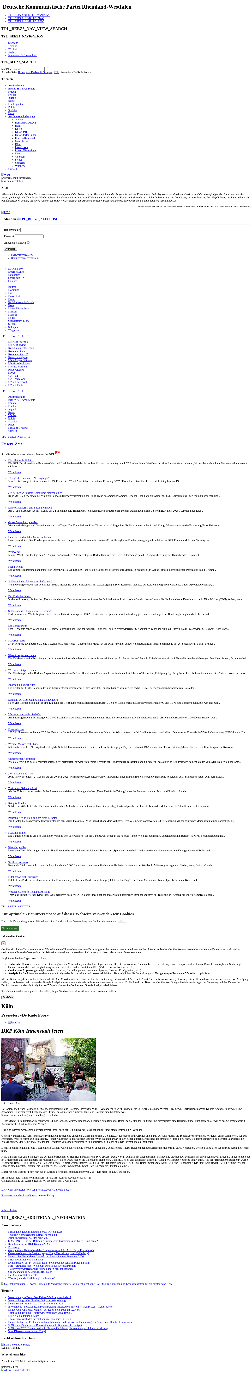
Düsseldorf (21, 131)
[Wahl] (5, 174)
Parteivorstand (16, 369)
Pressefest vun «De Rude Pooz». (19, 1195)
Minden (12, 311)
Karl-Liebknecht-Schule (21, 302)
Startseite (13, 42)
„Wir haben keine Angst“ (21, 773)
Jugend (12, 97)
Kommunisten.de (17, 351)
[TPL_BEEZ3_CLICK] (37, 219)
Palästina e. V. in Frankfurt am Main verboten (32, 817)
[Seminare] (15, 1344)
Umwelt (12, 169)
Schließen (8, 997)
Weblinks (13, 49)
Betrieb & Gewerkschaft (21, 88)
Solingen (20, 162)
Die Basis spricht (17, 625)
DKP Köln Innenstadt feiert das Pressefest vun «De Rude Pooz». (36, 1189)
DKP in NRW (15, 268)
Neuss (18, 153)
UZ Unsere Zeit (16, 378)
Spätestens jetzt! (17, 640)
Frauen (12, 91)
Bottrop (12, 286)
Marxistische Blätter (19, 363)
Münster (12, 314)
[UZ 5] (5, 212)
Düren (18, 128)
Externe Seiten (16, 271)
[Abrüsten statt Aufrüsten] (15, 1370)
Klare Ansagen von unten (22, 655)
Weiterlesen (14, 472)
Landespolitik (15, 104)
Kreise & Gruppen (18, 427)
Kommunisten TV (18, 354)
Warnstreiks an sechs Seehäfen (24, 714)
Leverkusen (21, 147)
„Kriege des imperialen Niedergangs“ (28, 478)
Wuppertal (20, 165)
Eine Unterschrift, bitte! (21, 460)
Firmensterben (16, 729)
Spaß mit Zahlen (17, 832)
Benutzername (12, 229)
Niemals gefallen (17, 847)
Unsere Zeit (11, 444)
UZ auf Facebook (17, 382)
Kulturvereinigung (18, 357)
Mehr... (122, 921)
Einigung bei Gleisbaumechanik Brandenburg (33, 699)
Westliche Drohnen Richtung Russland (29, 891)
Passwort (9, 236)
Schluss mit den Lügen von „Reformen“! (30, 581)
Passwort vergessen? (22, 254)
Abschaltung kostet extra (21, 684)
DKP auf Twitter (17, 344)
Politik (11, 107)
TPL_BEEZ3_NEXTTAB (16, 335)
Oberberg (20, 156)
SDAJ (11, 372)
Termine (12, 45)
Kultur (11, 100)
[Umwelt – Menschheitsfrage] (87, 1283)
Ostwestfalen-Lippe (18, 320)
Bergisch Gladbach (25, 122)
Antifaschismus (16, 85)
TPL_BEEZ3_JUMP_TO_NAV (26, 18)
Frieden (12, 94)
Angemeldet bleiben (15, 242)
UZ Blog (13, 375)
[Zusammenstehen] (12, 181)
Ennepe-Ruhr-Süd (25, 138)
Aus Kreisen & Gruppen (39, 72)
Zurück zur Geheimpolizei (22, 788)
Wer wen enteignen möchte (23, 670)
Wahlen (12, 415)
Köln (56, 72)
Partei (11, 113)
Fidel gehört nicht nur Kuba (23, 876)
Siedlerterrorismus (18, 862)
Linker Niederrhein (25, 150)
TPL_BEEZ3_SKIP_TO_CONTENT (29, 15)
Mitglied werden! (17, 366)
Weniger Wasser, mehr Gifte (23, 744)
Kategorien (14, 274)
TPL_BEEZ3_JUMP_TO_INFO (26, 21)
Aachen (19, 119)
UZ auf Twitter (16, 385)
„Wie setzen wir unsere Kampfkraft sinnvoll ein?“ (35, 492)
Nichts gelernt (15, 566)
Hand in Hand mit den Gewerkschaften (29, 537)
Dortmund (13, 289)
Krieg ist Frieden (17, 803)
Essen (11, 299)
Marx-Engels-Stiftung (20, 360)
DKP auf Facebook (18, 341)
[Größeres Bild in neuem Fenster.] (48, 1099)
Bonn (18, 125)
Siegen (18, 159)
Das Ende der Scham (19, 596)
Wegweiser (14, 551)
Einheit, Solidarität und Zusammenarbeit (30, 507)
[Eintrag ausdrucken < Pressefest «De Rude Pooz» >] (14, 1022)
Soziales (12, 110)
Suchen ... (6, 68)
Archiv (12, 52)
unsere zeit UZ (16, 277)
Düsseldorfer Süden (26, 134)
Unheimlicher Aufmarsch (21, 758)
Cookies (12, 281)
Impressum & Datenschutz (22, 55)
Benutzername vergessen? (25, 257)
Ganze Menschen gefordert (23, 522)
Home (21, 72)
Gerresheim (21, 141)
